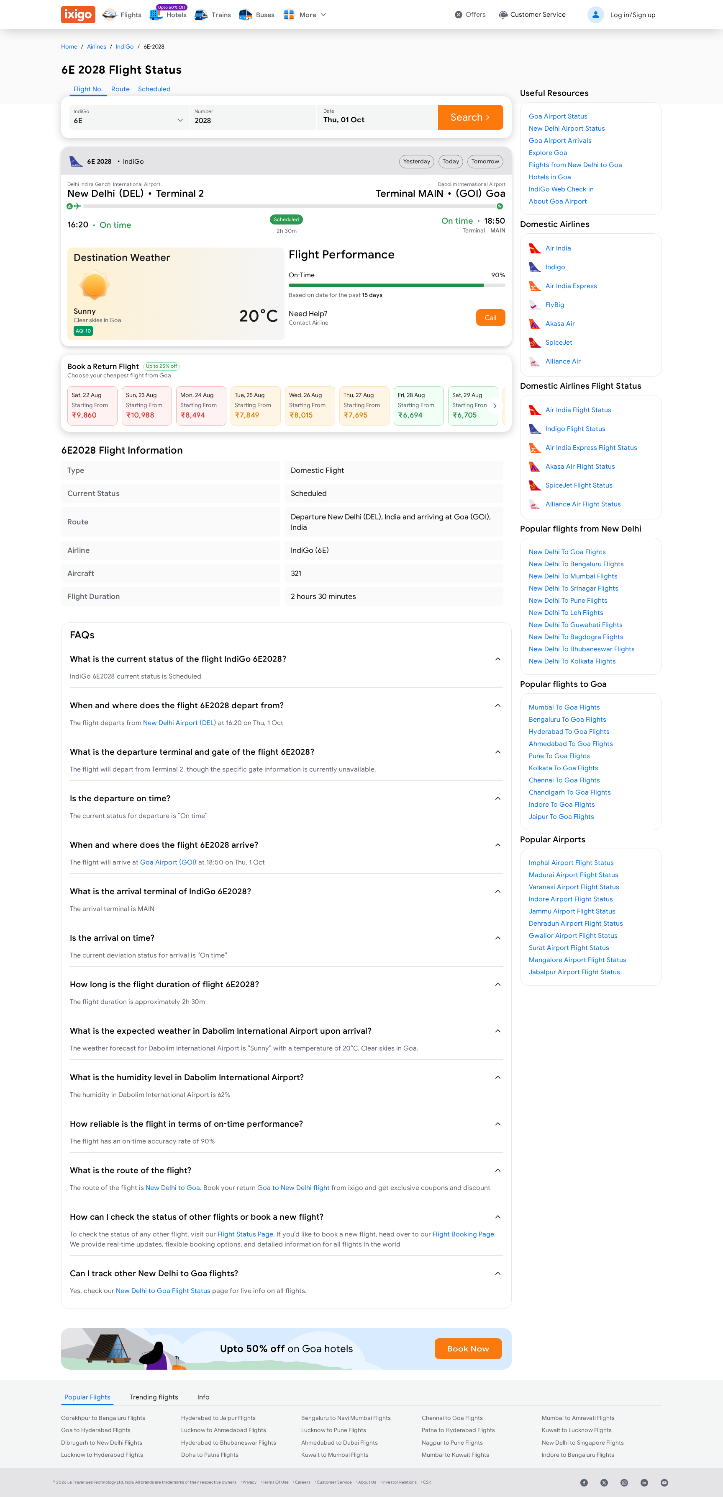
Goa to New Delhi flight (293, 1187)
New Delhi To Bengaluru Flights (576, 564)
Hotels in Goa (550, 177)
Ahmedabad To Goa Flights (571, 743)
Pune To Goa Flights (559, 755)
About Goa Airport (558, 201)
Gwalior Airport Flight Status (573, 935)
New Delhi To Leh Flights (566, 612)
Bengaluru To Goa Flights (567, 719)
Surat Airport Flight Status (569, 947)
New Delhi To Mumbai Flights (573, 576)
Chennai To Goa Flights (564, 780)
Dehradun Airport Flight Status (576, 923)
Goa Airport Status (558, 116)
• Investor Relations (398, 1482)
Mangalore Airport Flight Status (577, 959)
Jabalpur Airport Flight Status (574, 972)
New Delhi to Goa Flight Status (163, 1290)
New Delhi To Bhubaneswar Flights (582, 649)
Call (491, 317)
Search (467, 117)
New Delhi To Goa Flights (567, 551)
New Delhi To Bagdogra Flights (576, 636)
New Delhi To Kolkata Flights (572, 661)
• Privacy (248, 1482)
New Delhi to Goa (173, 1187)
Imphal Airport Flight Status (571, 862)
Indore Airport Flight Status (571, 899)
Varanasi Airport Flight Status (574, 886)
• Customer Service (333, 1482)
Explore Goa (548, 152)
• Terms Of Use (275, 1482)
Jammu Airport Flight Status (572, 911)
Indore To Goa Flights (562, 804)
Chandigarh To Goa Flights (570, 792)
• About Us (366, 1482)
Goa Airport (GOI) (168, 862)
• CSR (426, 1482)
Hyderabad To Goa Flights (569, 731)
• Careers (301, 1482)
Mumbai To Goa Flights (564, 707)
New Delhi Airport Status (567, 128)
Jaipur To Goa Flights (561, 816)
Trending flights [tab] (154, 1397)
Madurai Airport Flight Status (573, 874)
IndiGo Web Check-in (561, 189)
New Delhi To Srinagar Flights (573, 588)
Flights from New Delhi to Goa (575, 164)
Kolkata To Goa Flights (563, 768)
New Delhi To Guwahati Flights (576, 624)
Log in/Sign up (633, 14)
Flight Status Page (245, 1234)
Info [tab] (203, 1397)
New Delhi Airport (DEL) (179, 722)
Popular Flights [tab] (87, 1397)
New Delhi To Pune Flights (568, 600)
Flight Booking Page (463, 1234)
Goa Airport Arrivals (560, 140)
